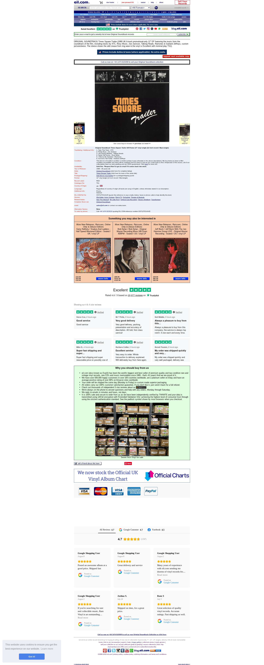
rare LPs (114, 17)
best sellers (154, 14)
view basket (110, 2)
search (123, 642)
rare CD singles (148, 17)
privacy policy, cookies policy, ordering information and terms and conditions (139, 654)
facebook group (172, 22)
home (101, 642)
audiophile (94, 19)
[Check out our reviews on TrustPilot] (141, 387)
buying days (95, 22)
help (152, 2)
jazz (119, 19)
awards (136, 19)
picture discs (149, 19)
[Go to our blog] (179, 29)
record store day (176, 14)
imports (83, 19)
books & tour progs (168, 17)
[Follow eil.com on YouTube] (127, 651)
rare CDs (92, 17)
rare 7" (124, 17)
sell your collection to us (109, 644)
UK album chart (131, 14)
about (161, 2)
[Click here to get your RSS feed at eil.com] (165, 29)
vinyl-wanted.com (114, 647)
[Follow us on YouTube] (155, 29)
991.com (124, 647)
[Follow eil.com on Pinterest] (105, 651)
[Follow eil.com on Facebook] (109, 651)
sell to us (82, 22)
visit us (107, 22)
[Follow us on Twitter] (144, 29)
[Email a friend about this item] (87, 464)
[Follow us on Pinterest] (137, 29)
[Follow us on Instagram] (148, 29)
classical (127, 19)
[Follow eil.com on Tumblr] (123, 651)
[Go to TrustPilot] (105, 30)
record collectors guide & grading (130, 644)
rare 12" (134, 17)
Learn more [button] (47, 648)
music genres (160, 642)
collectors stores (135, 22)
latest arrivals (105, 14)
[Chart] (132, 481)
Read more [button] (162, 575)
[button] (174, 491)
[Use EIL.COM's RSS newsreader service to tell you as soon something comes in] (155, 651)
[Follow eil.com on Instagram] (118, 651)
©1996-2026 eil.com (105, 654)
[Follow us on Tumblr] (152, 29)
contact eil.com (134, 647)
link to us (107, 642)
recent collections (149, 644)
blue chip (81, 17)
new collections (153, 22)
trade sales (119, 22)
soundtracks (109, 19)
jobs (184, 22)
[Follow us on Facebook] (141, 29)
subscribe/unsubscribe (148, 647)
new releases (84, 14)
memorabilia (178, 19)
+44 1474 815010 (105, 211)
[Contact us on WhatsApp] (159, 29)
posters (184, 17)
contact (143, 2)
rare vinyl (103, 17)
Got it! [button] (32, 656)
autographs (163, 19)
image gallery (136, 642)
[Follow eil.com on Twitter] (114, 651)
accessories (116, 642)
